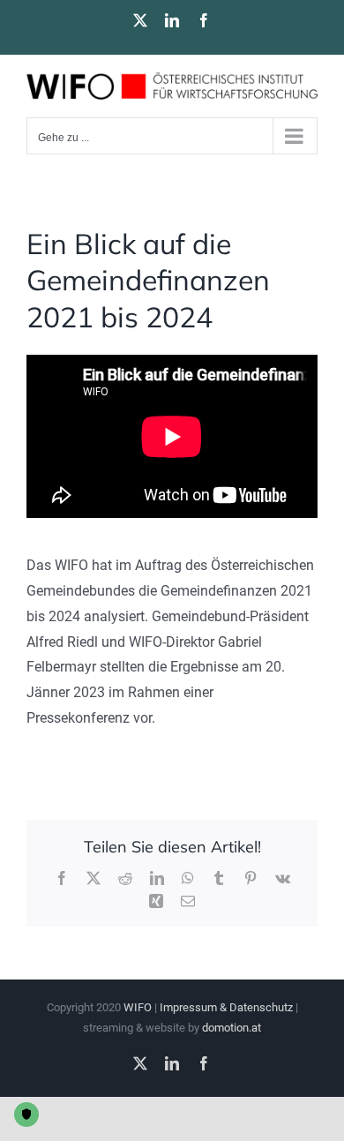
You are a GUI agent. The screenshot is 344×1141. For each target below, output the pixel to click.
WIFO (137, 1007)
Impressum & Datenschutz (226, 1007)
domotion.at (231, 1027)
